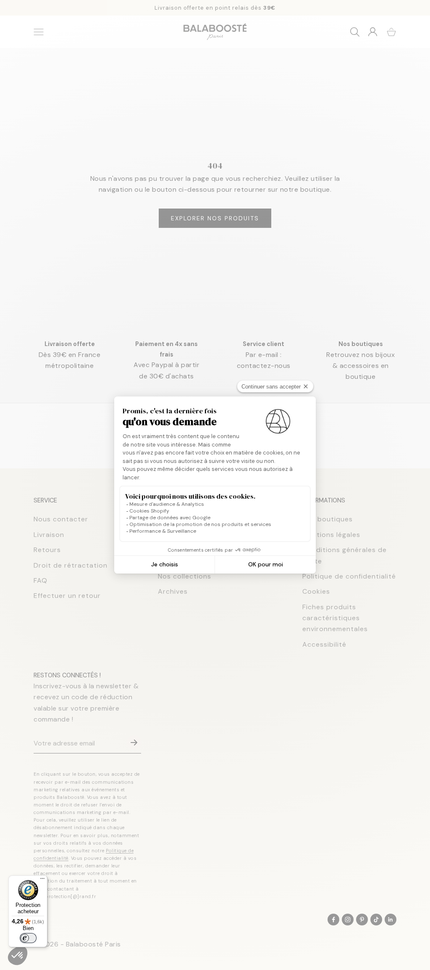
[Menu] (42, 880)
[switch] (28, 938)
